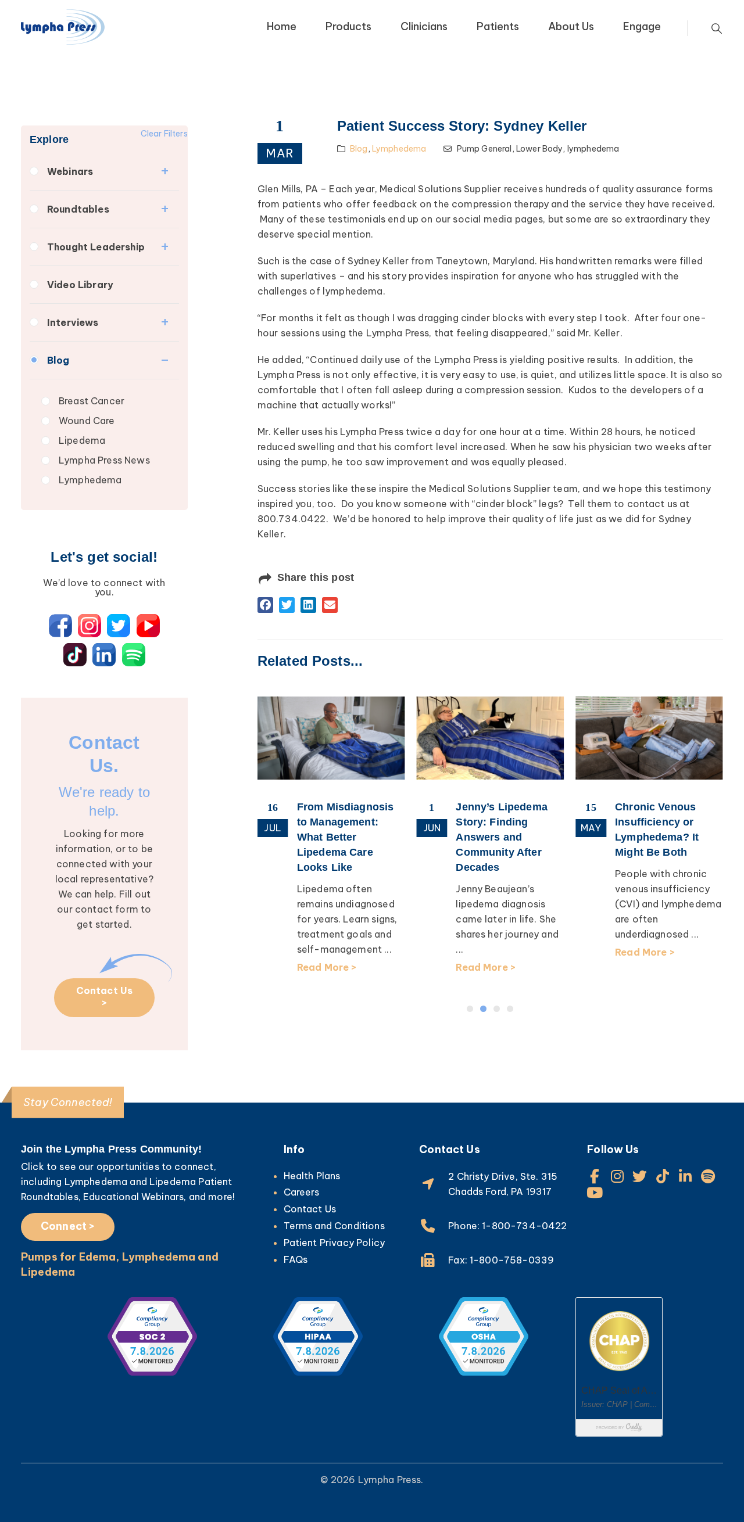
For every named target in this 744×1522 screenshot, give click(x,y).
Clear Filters (164, 133)
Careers (302, 1192)
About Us (571, 26)
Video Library (80, 284)
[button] (265, 605)
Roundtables (78, 209)
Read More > (269, 967)
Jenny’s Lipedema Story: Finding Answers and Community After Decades (444, 837)
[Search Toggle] (716, 28)
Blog (58, 360)
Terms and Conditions (334, 1226)
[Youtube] (594, 1192)
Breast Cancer (91, 401)
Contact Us (310, 1209)
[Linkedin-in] (685, 1176)
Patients (498, 26)
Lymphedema (90, 480)
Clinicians (424, 26)
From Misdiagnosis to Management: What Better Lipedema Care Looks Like (288, 837)
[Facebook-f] (594, 1176)
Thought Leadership (96, 247)
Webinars (70, 171)
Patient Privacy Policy (334, 1242)
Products (348, 26)
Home (281, 26)
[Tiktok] (663, 1176)
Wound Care (87, 420)
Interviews (73, 322)
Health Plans (312, 1176)
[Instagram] (617, 1176)
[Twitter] (640, 1176)
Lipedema (82, 440)
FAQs (296, 1259)
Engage (642, 26)
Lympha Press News (104, 460)
